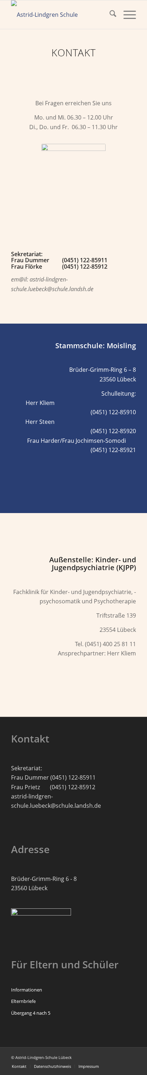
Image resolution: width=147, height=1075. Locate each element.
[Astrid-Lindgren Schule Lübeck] (61, 14)
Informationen (26, 990)
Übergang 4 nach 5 (30, 1013)
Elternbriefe (23, 1001)
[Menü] (126, 14)
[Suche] (109, 14)
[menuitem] (109, 14)
